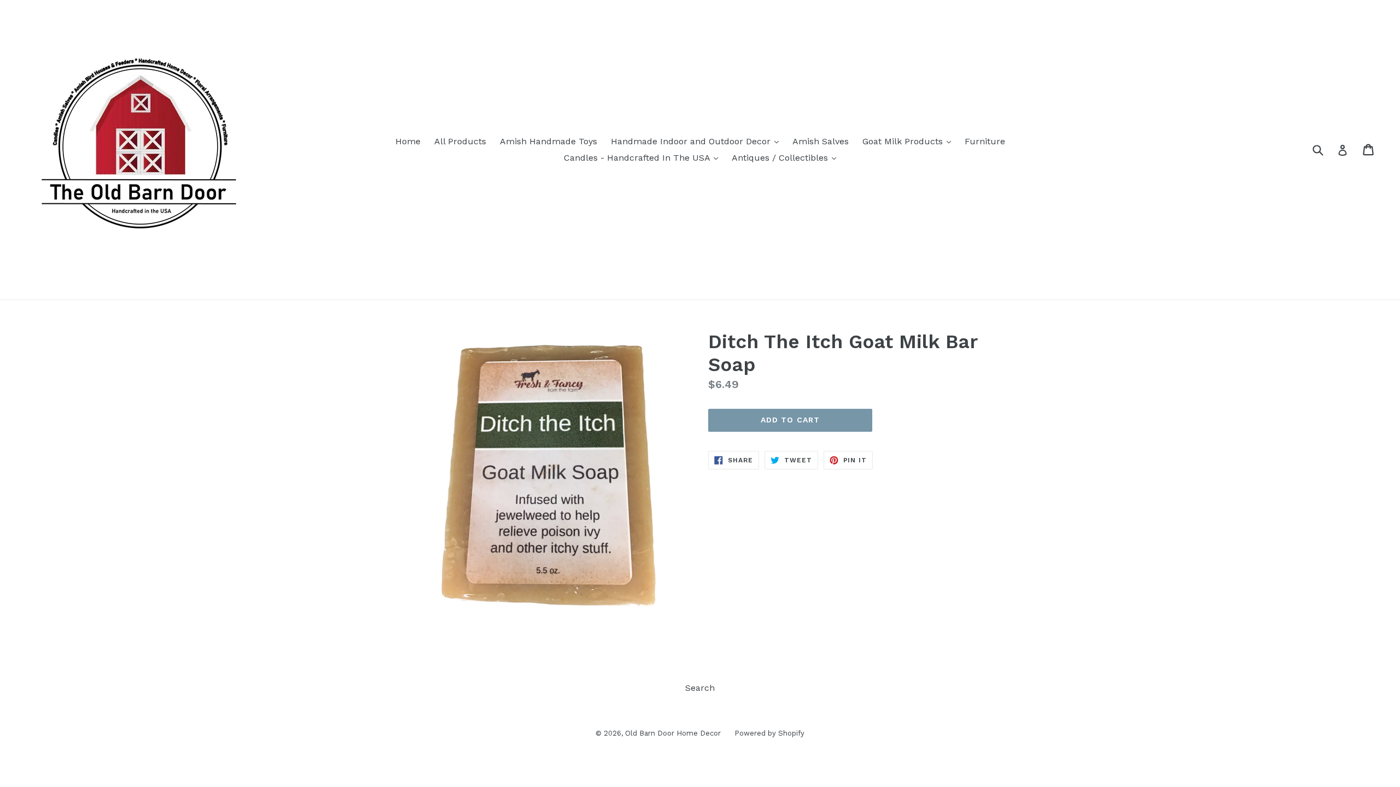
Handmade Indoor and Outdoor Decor (697, 141)
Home (408, 141)
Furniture (985, 141)
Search (700, 688)
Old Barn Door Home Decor (673, 733)
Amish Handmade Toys (548, 141)
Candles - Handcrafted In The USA (644, 157)
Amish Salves (820, 141)
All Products (460, 141)
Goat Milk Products (909, 141)
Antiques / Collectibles (787, 157)
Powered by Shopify (769, 733)
